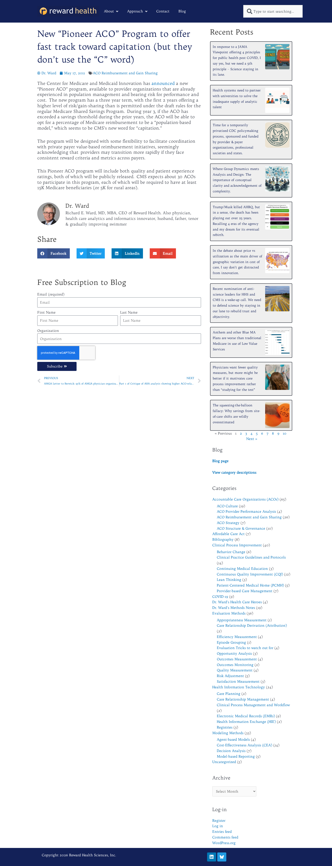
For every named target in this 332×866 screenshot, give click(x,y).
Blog (182, 11)
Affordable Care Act (228, 534)
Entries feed (222, 831)
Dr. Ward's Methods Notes (233, 607)
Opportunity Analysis (234, 653)
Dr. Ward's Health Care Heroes (237, 602)
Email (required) (50, 294)
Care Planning (228, 693)
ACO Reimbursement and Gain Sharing (125, 73)
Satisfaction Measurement (238, 681)
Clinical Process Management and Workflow (253, 705)
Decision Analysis (231, 751)
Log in (217, 826)
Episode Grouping (231, 642)
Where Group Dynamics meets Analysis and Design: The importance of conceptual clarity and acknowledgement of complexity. (237, 180)
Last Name (129, 312)
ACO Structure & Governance (241, 528)
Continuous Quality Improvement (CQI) (250, 574)
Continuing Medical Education (242, 568)
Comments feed (225, 837)
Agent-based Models (233, 739)
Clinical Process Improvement (237, 545)
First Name (46, 312)
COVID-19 (220, 596)
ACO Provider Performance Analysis (246, 511)
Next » (251, 439)
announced (163, 83)
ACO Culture (227, 506)
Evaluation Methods (228, 613)
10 (284, 433)
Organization (48, 330)
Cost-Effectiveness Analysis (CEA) (244, 745)
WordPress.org (224, 843)
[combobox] (273, 11)
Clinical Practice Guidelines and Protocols (251, 557)
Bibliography (223, 539)
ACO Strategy (228, 523)
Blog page (220, 461)
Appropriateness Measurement (242, 620)
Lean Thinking (229, 579)
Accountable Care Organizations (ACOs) (245, 499)
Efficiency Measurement (237, 637)
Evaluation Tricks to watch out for (245, 648)
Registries (224, 727)
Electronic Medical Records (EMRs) (246, 716)
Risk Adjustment (230, 676)
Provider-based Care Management (244, 591)
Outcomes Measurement (237, 659)
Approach (135, 11)
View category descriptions (234, 472)
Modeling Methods (227, 733)
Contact (162, 11)
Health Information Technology (238, 687)
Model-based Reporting (236, 756)
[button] (53, 253)
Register (218, 820)
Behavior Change (231, 552)
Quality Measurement (235, 670)
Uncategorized (224, 762)
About (109, 11)
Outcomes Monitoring (235, 665)
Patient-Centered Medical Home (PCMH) (250, 585)
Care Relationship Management (243, 699)
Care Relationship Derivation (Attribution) (252, 625)
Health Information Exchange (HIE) (246, 721)
